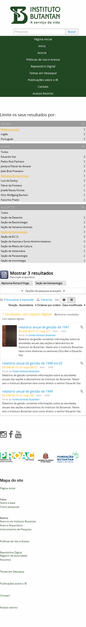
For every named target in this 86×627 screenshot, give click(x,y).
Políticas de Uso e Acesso (43, 59)
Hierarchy (46, 299)
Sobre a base (7, 503)
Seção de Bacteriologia (14, 222)
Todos (4, 152)
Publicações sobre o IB (43, 80)
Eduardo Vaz (8, 156)
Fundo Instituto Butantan (42, 335)
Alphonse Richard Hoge (15, 176)
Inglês (4, 134)
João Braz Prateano (12, 171)
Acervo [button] (42, 53)
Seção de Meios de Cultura (16, 246)
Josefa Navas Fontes (13, 190)
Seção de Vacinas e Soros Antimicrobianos (26, 241)
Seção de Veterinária (13, 251)
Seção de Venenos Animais (16, 227)
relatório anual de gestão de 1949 (27, 391)
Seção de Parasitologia (14, 256)
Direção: (13, 305)
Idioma (6, 123)
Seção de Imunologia (13, 260)
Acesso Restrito (43, 93)
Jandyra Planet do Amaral (16, 166)
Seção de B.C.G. (10, 236)
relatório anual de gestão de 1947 (44, 327)
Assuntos (5, 559)
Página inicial (43, 39)
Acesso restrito (9, 607)
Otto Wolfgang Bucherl (14, 195)
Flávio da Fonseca (11, 185)
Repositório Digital (43, 66)
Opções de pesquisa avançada (43, 291)
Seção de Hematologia (14, 232)
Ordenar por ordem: (49, 305)
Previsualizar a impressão (18, 299)
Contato (43, 87)
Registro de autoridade (13, 555)
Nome (5, 146)
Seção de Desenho (12, 217)
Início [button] (42, 46)
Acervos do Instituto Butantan (18, 521)
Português (7, 139)
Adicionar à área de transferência (82, 327)
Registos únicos (10, 129)
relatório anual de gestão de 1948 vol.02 (32, 363)
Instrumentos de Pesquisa (15, 529)
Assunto (7, 207)
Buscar (72, 31)
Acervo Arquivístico (11, 525)
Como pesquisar (9, 507)
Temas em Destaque (43, 73)
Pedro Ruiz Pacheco (12, 161)
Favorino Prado (10, 200)
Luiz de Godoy (9, 180)
